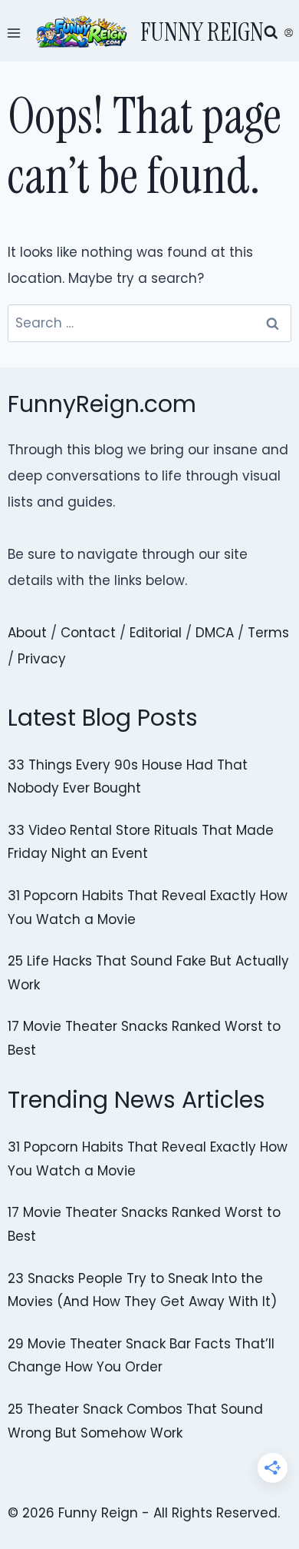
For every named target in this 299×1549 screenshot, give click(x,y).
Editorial (156, 632)
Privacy (42, 659)
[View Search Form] (271, 32)
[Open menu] (14, 33)
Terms (268, 632)
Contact (88, 632)
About (27, 632)
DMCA (215, 632)
